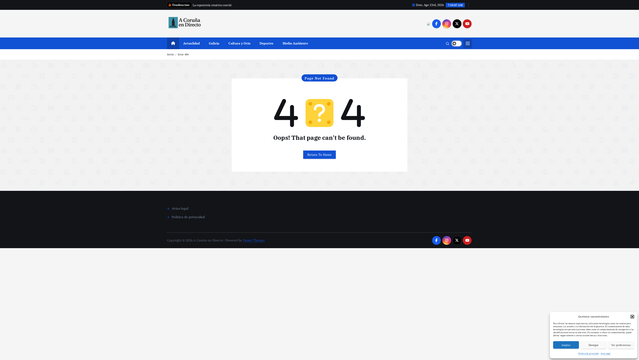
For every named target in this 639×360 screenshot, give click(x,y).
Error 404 (183, 54)
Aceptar (566, 345)
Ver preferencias (621, 345)
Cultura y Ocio (239, 43)
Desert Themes (254, 240)
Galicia (214, 43)
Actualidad (191, 43)
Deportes (267, 43)
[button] (632, 316)
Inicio (170, 54)
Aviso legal (606, 353)
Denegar (594, 345)
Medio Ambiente (295, 43)
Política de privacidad (588, 353)
